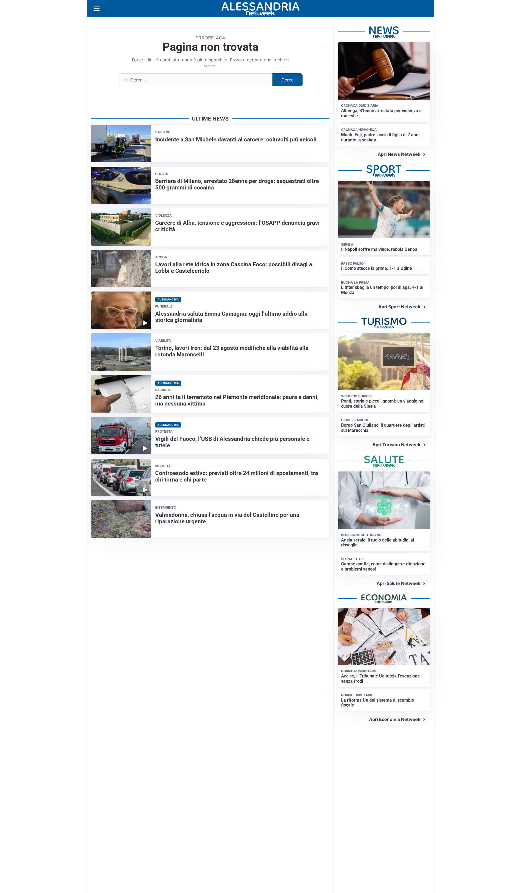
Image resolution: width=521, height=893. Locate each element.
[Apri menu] (96, 9)
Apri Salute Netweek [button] (398, 583)
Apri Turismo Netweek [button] (396, 444)
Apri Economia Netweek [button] (394, 719)
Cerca (287, 80)
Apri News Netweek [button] (399, 154)
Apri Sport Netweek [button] (399, 306)
